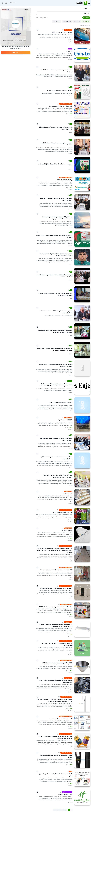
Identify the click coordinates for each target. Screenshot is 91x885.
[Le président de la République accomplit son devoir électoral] (82, 73)
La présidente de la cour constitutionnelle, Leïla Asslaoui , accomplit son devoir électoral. (54, 349)
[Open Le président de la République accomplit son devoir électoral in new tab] (68, 67)
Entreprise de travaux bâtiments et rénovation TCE (56, 570)
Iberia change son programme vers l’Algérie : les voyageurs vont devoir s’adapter (57, 218)
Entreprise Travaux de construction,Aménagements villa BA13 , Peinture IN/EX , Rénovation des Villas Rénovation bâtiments (54, 550)
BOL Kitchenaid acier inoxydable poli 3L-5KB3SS (57, 663)
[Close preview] (88, 134)
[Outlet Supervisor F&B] (82, 797)
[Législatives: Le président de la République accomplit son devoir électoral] (82, 368)
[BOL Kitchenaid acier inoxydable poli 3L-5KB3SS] (82, 666)
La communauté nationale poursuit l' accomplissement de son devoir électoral (55, 294)
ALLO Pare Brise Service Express (62, 32)
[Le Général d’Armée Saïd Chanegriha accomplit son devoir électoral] (82, 202)
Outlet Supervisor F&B (65, 794)
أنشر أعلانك (12, 3)
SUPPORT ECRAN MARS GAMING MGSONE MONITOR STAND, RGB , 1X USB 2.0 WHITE (55, 625)
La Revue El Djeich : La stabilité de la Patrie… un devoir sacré (55, 165)
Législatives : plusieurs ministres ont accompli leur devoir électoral (54, 236)
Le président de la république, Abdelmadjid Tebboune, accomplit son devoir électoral (55, 331)
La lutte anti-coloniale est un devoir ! (60, 402)
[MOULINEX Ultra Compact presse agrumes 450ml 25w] (82, 610)
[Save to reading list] (37, 30)
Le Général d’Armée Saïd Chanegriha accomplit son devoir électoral (56, 199)
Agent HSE (69, 51)
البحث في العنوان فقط (41, 18)
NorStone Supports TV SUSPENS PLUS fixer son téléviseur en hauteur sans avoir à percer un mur (54, 700)
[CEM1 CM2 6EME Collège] (82, 183)
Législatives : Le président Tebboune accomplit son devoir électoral (56, 458)
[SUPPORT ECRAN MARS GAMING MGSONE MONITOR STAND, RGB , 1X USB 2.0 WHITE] (82, 629)
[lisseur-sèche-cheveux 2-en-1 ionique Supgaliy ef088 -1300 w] (82, 760)
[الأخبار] (85, 3)
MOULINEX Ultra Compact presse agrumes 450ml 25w (55, 607)
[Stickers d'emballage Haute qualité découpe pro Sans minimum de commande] (82, 741)
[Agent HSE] (82, 54)
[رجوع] (89, 8)
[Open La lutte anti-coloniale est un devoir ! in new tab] (68, 399)
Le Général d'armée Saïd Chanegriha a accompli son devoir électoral (55, 312)
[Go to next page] (54, 810)
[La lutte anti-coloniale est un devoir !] (82, 405)
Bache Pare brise (67, 531)
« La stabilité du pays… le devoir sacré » (59, 90)
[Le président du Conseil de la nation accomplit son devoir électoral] (82, 442)
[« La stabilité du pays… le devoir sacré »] (82, 91)
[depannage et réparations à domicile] (82, 722)
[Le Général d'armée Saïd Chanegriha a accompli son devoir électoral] (82, 313)
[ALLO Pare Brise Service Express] (82, 36)
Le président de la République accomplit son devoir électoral (56, 71)
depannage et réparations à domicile (60, 719)
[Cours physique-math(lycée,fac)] (82, 516)
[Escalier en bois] (82, 497)
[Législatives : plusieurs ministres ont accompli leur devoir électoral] (82, 239)
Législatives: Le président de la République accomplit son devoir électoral (55, 365)
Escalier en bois (67, 494)
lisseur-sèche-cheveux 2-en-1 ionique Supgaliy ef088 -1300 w (55, 756)
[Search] (89, 13)
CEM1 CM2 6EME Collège (64, 180)
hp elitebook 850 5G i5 (65, 420)
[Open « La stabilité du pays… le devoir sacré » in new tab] (68, 87)
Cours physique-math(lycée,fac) (62, 512)
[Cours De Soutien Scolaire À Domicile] (82, 110)
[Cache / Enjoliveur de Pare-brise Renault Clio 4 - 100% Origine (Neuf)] (82, 685)
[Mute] (76, 134)
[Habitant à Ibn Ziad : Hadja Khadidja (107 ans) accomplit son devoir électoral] (82, 479)
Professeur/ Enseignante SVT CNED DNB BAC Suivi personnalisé (56, 644)
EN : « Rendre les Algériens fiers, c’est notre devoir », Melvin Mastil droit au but (55, 255)
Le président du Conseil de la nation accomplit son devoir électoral (56, 439)
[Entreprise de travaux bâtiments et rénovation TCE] (82, 573)
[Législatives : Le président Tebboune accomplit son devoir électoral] (82, 460)
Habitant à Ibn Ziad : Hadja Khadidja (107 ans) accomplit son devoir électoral (57, 476)
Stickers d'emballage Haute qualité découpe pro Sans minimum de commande (55, 737)
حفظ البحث (85, 18)
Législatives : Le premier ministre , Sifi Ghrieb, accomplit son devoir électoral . (54, 276)
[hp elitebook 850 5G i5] (82, 423)
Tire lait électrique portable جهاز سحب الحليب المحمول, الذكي (55, 775)
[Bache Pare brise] (82, 534)
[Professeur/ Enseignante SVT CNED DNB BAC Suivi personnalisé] (82, 648)
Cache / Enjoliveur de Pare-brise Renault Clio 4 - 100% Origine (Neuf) (55, 681)
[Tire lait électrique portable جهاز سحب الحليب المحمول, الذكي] (82, 778)
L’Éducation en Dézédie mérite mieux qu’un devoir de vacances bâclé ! (55, 128)
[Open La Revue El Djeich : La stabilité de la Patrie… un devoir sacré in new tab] (68, 161)
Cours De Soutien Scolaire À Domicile (60, 106)
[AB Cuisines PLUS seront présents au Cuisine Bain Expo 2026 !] (16, 26)
